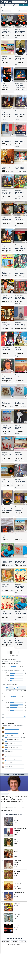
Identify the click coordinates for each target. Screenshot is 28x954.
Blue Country (17, 923)
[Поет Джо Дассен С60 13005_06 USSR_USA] (21, 630)
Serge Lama (6, 953)
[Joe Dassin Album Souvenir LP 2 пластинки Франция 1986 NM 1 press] (21, 20)
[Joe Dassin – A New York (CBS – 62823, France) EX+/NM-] (21, 471)
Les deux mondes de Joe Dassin (19, 838)
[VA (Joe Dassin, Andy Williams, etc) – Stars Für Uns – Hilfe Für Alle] (7, 313)
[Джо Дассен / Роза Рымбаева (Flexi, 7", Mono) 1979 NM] (21, 550)
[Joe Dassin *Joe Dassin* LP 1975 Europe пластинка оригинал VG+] (21, 47)
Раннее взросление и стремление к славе (12, 816)
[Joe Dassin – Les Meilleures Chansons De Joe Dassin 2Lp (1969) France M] (21, 208)
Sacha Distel (18, 950)
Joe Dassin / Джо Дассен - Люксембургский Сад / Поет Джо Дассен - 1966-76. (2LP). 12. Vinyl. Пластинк (6, 63)
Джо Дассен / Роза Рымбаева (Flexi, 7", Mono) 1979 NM (20, 562)
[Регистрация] (14, 5)
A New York (17, 827)
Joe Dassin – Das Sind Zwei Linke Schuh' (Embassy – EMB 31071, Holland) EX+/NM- (7, 430)
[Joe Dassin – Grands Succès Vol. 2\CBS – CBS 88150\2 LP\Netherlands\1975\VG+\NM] (21, 603)
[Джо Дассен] (21, 366)
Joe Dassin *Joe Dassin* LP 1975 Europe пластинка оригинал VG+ (20, 61)
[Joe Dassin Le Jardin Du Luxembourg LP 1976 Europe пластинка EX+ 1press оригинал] (7, 498)
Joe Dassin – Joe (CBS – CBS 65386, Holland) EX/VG (6, 378)
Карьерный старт (5, 820)
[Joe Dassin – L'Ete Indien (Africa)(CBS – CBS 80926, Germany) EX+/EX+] (7, 630)
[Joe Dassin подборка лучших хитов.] (7, 575)
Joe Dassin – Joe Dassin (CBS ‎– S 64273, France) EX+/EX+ (19, 115)
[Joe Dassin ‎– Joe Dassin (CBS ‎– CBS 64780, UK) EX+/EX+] (21, 129)
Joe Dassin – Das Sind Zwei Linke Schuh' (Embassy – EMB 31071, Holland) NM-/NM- (7, 457)
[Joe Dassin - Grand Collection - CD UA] (21, 286)
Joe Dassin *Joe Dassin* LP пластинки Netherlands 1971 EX (7, 88)
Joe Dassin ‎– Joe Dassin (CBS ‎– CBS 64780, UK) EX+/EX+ (20, 141)
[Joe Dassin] (21, 525)
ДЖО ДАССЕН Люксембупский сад (7, 482)
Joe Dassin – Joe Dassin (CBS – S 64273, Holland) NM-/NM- (6, 115)
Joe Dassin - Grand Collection (20, 509)
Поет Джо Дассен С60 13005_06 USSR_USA (19, 642)
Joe (15, 848)
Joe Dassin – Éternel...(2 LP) (19, 350)
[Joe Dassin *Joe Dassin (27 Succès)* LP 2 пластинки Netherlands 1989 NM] (7, 20)
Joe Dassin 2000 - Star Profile (6, 350)
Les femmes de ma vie (19, 902)
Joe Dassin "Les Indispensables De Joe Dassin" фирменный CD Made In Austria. (20, 249)
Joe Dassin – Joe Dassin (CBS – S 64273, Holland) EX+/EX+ (6, 249)
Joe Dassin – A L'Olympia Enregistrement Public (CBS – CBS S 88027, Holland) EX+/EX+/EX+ (20, 430)
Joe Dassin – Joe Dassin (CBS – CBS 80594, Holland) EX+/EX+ (20, 274)
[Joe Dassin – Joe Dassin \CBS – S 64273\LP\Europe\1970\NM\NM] (7, 181)
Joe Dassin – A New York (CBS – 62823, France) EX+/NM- (20, 483)
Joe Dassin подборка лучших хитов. (6, 588)
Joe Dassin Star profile (6, 536)
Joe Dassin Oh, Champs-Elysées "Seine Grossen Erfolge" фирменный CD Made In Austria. (19, 89)
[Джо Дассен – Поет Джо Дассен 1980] (7, 261)
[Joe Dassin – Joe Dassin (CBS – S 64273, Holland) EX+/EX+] (7, 236)
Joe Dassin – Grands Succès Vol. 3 (7, 297)
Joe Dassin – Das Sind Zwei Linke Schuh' (19, 588)
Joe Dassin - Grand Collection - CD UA (20, 297)
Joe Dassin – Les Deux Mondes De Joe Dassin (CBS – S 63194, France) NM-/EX (7, 143)
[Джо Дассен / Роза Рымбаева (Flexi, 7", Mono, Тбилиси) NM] (21, 391)
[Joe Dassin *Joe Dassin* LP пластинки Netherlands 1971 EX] (7, 75)
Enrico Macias (15, 953)
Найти (25, 2)
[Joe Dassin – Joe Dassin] (21, 181)
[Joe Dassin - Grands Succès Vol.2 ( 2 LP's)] (7, 550)
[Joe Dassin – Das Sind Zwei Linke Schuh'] (21, 575)
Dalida (22, 953)
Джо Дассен (18, 376)
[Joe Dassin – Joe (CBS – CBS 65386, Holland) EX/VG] (7, 366)
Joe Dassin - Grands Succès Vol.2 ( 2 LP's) (7, 562)
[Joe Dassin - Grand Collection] (21, 498)
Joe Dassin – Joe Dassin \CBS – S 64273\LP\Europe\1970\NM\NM (9, 194)
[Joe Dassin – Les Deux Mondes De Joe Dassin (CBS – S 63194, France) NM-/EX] (7, 129)
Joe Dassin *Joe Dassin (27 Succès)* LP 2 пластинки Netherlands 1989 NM (7, 34)
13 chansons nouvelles (17, 870)
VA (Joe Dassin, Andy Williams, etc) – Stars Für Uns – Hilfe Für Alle (7, 327)
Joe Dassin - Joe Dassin (6, 167)
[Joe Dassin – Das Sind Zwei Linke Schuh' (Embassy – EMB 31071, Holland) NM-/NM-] (7, 443)
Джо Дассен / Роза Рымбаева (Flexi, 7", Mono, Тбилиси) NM (20, 403)
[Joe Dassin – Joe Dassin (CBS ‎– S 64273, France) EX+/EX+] (21, 102)
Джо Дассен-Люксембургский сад (19, 456)
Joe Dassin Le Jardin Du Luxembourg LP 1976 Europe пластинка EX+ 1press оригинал (7, 511)
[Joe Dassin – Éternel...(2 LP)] (21, 339)
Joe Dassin (18, 536)
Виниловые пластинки (8, 663)
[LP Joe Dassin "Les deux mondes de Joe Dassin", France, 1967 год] (21, 313)
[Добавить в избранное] (12, 26)
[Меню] (10, 2)
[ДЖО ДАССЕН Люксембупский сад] (7, 470)
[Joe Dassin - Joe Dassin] (7, 156)
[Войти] (4, 5)
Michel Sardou (9, 950)
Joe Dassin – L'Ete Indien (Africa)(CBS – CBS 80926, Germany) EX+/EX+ (7, 643)
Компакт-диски (6, 694)
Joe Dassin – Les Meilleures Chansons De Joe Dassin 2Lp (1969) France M (20, 222)
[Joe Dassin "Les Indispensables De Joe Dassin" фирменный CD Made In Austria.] (21, 236)
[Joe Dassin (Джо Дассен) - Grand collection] (21, 156)
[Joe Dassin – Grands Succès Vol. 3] (7, 286)
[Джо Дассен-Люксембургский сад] (21, 443)
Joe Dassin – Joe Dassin (19, 193)
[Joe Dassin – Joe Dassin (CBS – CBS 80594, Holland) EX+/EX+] (21, 261)
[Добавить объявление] (23, 5)
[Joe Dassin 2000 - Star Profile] (7, 339)
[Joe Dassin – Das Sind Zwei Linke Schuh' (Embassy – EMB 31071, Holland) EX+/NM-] (7, 416)
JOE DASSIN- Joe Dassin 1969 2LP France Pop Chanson (7, 221)
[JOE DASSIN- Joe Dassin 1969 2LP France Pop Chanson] (7, 208)
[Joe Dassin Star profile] (7, 525)
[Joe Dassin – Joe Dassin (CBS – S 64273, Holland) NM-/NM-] (7, 102)
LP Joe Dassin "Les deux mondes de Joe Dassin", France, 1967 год (20, 327)
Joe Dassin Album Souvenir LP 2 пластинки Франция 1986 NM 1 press (20, 33)
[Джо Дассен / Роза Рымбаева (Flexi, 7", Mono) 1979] (7, 391)
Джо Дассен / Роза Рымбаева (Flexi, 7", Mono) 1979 (7, 403)
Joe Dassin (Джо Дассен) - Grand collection (19, 168)
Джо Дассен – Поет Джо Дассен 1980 (7, 272)
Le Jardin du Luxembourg (17, 892)
